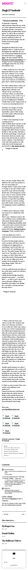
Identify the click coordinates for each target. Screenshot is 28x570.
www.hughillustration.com (11, 409)
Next (23, 514)
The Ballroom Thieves (11, 540)
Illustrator (21, 453)
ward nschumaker (9, 469)
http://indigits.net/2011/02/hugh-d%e (13, 491)
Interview (6, 455)
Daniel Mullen (8, 533)
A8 (4, 446)
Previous (6, 514)
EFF (17, 449)
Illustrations (15, 453)
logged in (13, 498)
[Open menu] (25, 3)
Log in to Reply (8, 474)
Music (3, 529)
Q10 (6, 529)
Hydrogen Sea (8, 526)
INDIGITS (7, 488)
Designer (13, 449)
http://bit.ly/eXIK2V (15, 484)
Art (6, 446)
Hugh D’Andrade (8, 453)
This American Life (18, 146)
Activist (6, 447)
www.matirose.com (8, 116)
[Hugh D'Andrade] (6, 418)
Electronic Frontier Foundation (12, 59)
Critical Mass (7, 449)
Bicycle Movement (15, 447)
